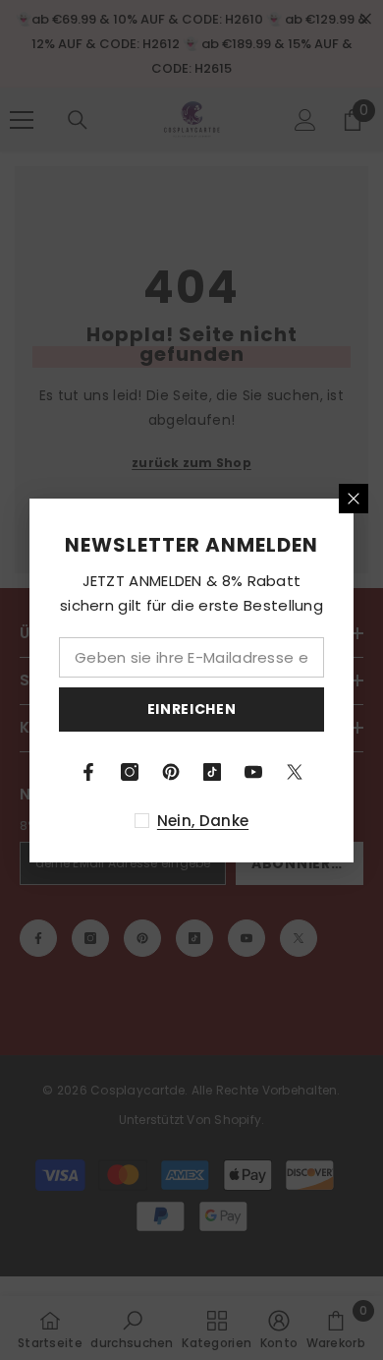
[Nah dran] (353, 498)
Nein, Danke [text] (202, 820)
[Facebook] (88, 772)
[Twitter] (294, 772)
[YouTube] (253, 772)
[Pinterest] (171, 772)
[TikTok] (212, 772)
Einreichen (192, 709)
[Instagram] (129, 772)
